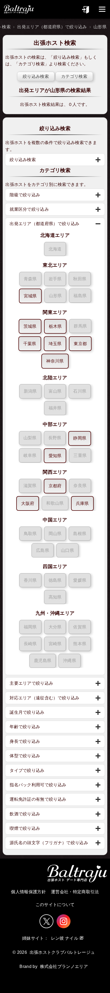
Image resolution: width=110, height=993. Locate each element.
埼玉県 (55, 343)
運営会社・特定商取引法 (75, 892)
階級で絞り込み (25, 195)
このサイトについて (55, 904)
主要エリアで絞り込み (31, 683)
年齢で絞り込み (25, 726)
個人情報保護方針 (28, 892)
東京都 (80, 343)
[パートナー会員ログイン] (86, 9)
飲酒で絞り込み (25, 814)
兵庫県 (82, 503)
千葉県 (29, 343)
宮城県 (30, 296)
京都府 (55, 486)
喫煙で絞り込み (25, 828)
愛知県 (55, 455)
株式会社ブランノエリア (64, 966)
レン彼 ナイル (64, 938)
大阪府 (27, 503)
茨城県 (30, 326)
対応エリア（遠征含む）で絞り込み (44, 698)
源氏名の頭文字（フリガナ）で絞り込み (49, 842)
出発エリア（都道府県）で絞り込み (52, 27)
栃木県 (55, 326)
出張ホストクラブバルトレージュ (62, 952)
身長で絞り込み (25, 741)
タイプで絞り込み (27, 770)
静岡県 (79, 438)
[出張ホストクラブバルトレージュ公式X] (46, 921)
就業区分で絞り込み (29, 209)
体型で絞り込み (25, 755)
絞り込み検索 (66, 57)
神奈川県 (55, 361)
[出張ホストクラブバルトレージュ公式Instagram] (63, 921)
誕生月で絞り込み (27, 712)
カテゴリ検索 (31, 64)
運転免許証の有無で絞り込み (38, 799)
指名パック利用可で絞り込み (38, 785)
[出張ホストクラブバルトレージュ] (19, 9)
